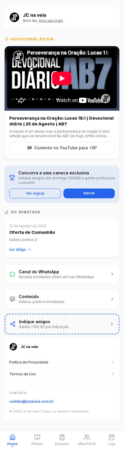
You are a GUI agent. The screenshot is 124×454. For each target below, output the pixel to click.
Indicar (89, 193)
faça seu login (51, 20)
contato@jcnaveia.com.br (31, 401)
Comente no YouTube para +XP (65, 147)
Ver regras (35, 193)
